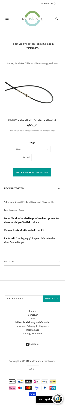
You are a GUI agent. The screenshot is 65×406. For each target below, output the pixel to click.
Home (10, 63)
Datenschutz (32, 330)
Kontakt (32, 311)
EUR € (31, 368)
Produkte (19, 63)
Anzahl (26, 157)
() (49, 3)
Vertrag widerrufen (32, 333)
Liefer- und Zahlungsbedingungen (32, 326)
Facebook (34, 344)
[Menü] (7, 18)
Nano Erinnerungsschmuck (41, 361)
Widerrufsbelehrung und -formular (32, 322)
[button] (32, 189)
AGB (32, 318)
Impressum (32, 315)
